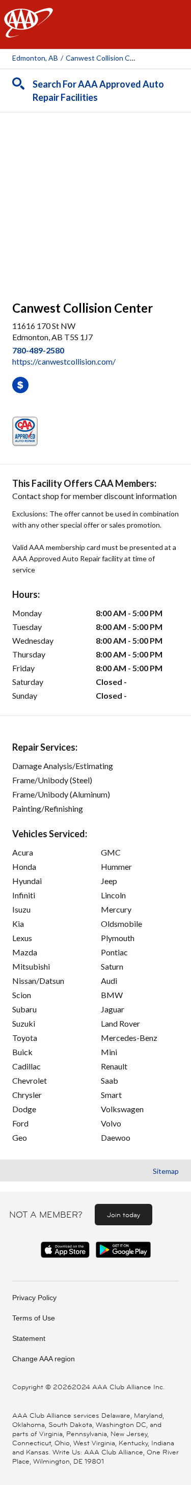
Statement (28, 1338)
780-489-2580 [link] (38, 350)
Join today (123, 1214)
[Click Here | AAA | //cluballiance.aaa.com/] (28, 31)
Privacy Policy (34, 1298)
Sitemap (166, 1171)
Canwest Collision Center (107, 57)
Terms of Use (33, 1318)
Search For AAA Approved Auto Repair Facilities (98, 90)
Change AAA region (43, 1359)
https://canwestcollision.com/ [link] (64, 361)
